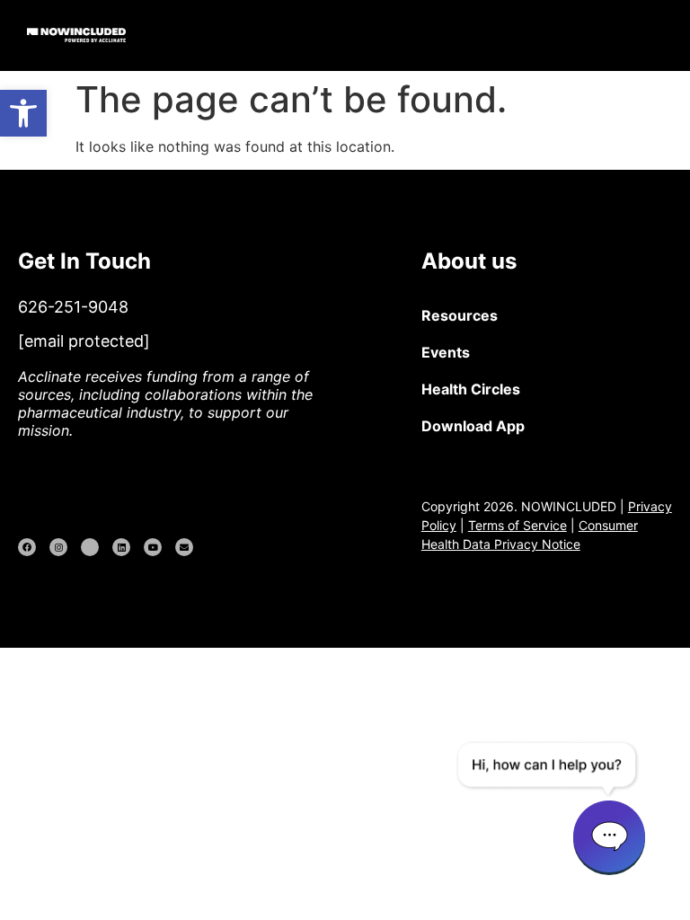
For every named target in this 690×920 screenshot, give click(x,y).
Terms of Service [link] (517, 525)
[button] (665, 35)
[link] (23, 113)
